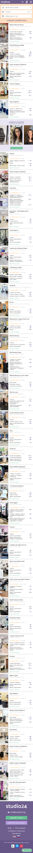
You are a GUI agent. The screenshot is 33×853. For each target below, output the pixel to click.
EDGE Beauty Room (15, 352)
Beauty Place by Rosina (17, 24)
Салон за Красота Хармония (18, 746)
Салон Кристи (14, 230)
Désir (11, 430)
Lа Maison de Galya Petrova (18, 545)
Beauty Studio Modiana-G (17, 710)
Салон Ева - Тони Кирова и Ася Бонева (19, 211)
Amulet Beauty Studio (16, 599)
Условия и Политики (16, 831)
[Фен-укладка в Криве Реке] (18, 837)
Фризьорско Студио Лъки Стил (19, 319)
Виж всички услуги (14, 41)
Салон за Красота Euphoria (18, 64)
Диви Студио (14, 675)
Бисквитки (16, 833)
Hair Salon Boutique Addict (18, 782)
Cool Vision (13, 188)
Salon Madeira (14, 693)
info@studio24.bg (17, 812)
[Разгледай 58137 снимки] (16, 135)
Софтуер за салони (16, 823)
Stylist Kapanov (14, 101)
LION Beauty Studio (16, 267)
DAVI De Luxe (14, 392)
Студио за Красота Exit (17, 635)
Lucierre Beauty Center (17, 412)
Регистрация (20, 828)
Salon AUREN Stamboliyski (17, 466)
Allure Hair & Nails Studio (17, 561)
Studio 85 (12, 285)
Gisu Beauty (13, 729)
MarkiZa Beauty (14, 335)
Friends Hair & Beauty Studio (18, 248)
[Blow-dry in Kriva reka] (14, 837)
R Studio (12, 656)
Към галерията (16, 148)
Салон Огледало (15, 83)
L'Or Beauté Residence (16, 486)
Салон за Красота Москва (17, 171)
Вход (10, 828)
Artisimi (12, 153)
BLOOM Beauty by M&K (17, 45)
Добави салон (16, 818)
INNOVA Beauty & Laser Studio (19, 375)
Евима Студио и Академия (18, 763)
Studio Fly (13, 448)
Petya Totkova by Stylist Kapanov (20, 579)
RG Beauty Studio (15, 617)
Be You (12, 302)
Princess (12, 527)
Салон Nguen (14, 502)
